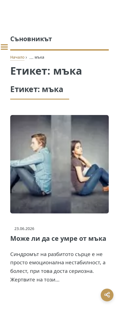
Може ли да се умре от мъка (58, 238)
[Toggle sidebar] (4, 47)
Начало (17, 57)
